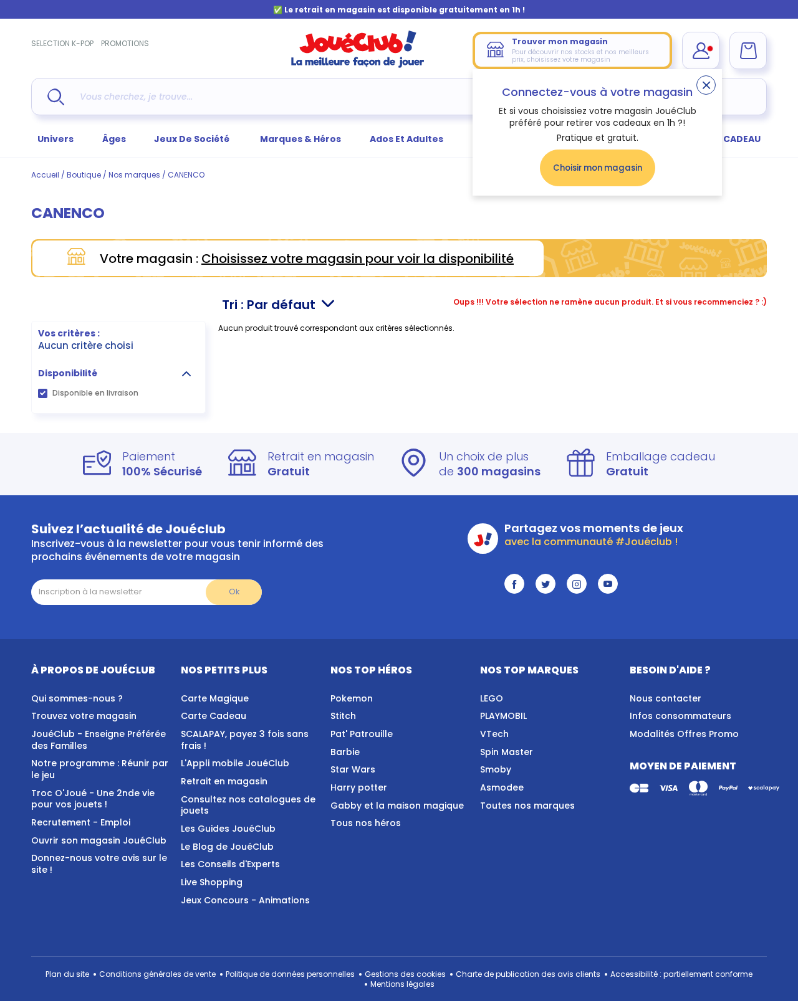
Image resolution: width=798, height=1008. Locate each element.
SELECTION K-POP (62, 43)
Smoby (495, 769)
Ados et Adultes (406, 139)
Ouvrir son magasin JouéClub (98, 840)
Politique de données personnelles (290, 974)
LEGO (491, 698)
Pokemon (351, 698)
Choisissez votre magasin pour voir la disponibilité (357, 258)
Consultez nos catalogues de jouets (248, 805)
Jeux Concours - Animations (245, 900)
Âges (114, 139)
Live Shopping (212, 882)
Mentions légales (402, 984)
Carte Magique (215, 698)
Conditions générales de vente (157, 974)
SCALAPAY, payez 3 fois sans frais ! (245, 740)
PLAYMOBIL (503, 716)
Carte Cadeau (213, 716)
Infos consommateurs (680, 716)
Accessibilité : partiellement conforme (681, 974)
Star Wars (352, 769)
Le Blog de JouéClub (227, 846)
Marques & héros (300, 139)
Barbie (345, 752)
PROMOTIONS (125, 43)
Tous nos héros (365, 823)
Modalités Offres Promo (684, 734)
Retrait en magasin (224, 781)
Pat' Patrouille (361, 734)
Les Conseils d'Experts (230, 864)
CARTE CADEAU (726, 139)
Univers (55, 139)
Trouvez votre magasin (84, 716)
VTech (494, 734)
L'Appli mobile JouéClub (235, 763)
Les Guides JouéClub (228, 828)
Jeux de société (192, 139)
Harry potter (358, 787)
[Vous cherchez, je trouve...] (55, 96)
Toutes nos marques (527, 805)
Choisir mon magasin (597, 168)
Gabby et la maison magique (397, 805)
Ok (234, 591)
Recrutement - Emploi (80, 822)
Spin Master (506, 752)
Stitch (343, 716)
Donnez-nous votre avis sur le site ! (99, 864)
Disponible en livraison (95, 393)
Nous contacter (665, 698)
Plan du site (67, 974)
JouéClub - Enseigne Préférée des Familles (98, 740)
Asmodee (502, 787)
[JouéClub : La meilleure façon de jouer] (358, 65)
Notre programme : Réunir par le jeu (99, 769)
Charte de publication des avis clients (528, 974)
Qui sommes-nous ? (77, 698)
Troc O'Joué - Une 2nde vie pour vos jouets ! (93, 799)
